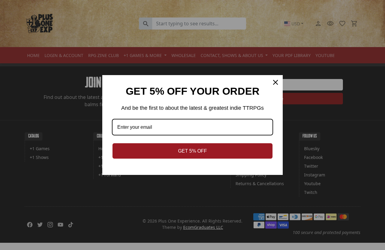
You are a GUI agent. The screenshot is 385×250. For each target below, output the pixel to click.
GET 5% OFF (192, 150)
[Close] (275, 82)
